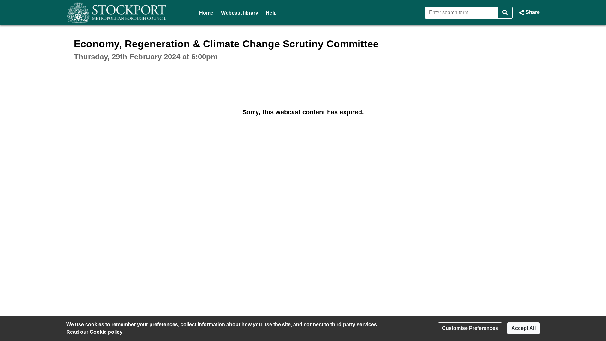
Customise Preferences (470, 328)
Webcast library (239, 12)
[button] (529, 13)
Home (206, 12)
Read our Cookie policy (94, 332)
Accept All (523, 328)
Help (271, 12)
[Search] (505, 13)
